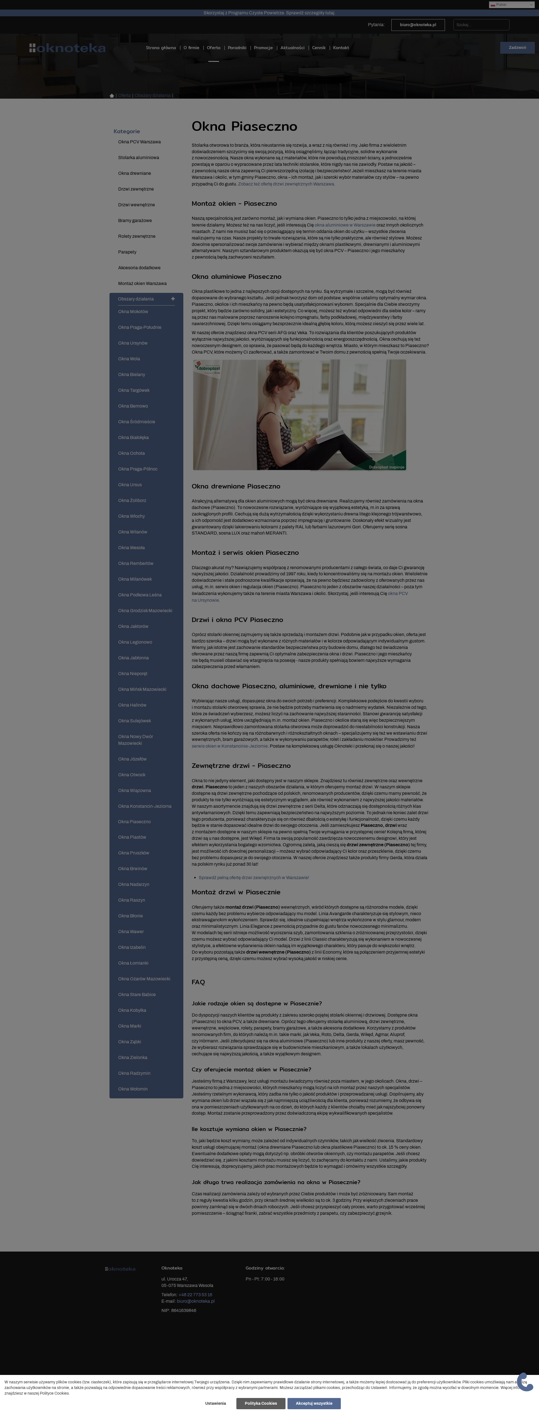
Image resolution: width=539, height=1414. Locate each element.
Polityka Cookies (261, 1403)
